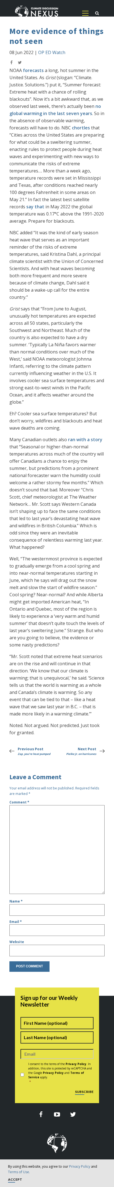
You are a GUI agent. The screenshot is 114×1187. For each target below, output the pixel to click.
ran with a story (85, 440)
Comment (19, 802)
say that (35, 207)
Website (16, 942)
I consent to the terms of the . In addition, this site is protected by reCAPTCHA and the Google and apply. (60, 1073)
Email (15, 921)
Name (16, 901)
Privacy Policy (79, 1166)
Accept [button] (15, 1179)
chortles (81, 128)
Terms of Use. (19, 1172)
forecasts (33, 70)
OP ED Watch (51, 52)
